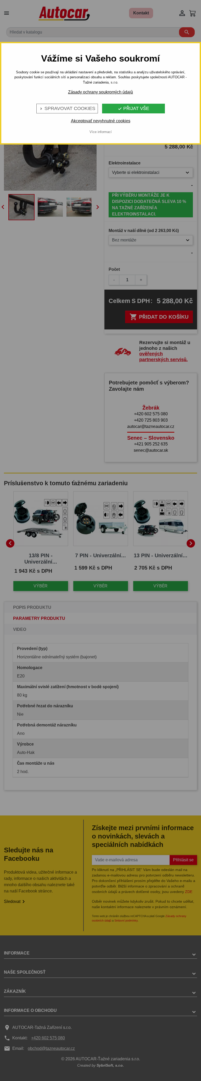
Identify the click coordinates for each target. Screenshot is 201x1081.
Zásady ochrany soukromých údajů (100, 92)
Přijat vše (133, 108)
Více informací (101, 132)
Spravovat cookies (67, 108)
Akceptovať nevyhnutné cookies (100, 121)
